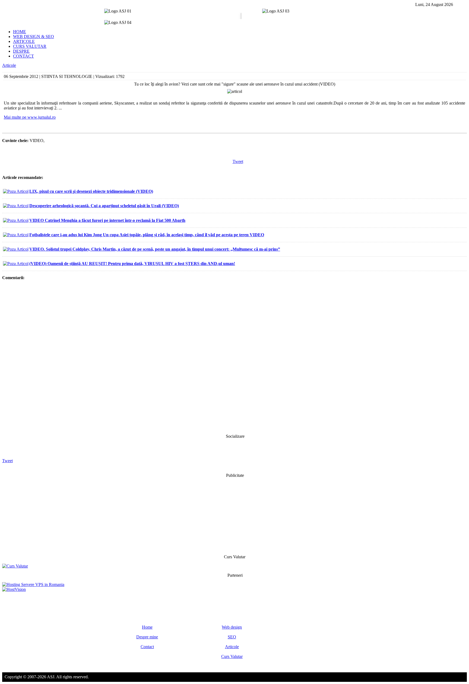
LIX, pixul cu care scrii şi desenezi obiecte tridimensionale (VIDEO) (91, 191)
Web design (232, 627)
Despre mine (147, 637)
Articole (9, 65)
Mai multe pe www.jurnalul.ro (30, 117)
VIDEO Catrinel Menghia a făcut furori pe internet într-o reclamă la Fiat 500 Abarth (107, 220)
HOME (19, 31)
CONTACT (23, 56)
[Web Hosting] (14, 589)
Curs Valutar (232, 656)
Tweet (238, 161)
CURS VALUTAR (29, 46)
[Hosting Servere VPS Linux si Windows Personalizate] (33, 584)
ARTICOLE (24, 41)
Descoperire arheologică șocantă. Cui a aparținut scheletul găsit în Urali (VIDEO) (104, 205)
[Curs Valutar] (15, 566)
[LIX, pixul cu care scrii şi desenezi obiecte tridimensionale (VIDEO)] (15, 191)
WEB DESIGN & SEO (33, 36)
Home (147, 627)
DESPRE (21, 51)
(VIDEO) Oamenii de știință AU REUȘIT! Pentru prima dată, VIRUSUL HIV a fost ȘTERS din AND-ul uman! (132, 263)
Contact (147, 646)
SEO (232, 637)
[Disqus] (234, 356)
